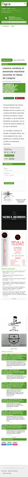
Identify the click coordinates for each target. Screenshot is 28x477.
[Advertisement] (14, 43)
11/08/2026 (9, 396)
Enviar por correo (9, 155)
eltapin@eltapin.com (6, 12)
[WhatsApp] (5, 152)
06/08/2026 (9, 434)
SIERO (8, 8)
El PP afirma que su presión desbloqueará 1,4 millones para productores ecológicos (14, 405)
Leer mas (14, 298)
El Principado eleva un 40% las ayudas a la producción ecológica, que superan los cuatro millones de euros (15, 418)
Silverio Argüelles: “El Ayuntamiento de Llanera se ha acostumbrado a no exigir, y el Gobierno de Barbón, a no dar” (14, 283)
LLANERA (3, 8)
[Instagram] (12, 152)
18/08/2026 (9, 367)
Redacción (11, 158)
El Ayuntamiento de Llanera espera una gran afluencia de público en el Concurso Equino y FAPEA (15, 432)
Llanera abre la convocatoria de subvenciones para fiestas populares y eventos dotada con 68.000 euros (16, 377)
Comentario (7, 173)
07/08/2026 (9, 407)
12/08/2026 (9, 379)
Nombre (6, 168)
